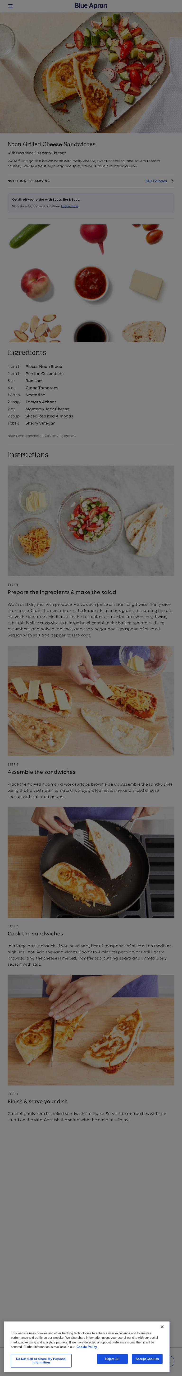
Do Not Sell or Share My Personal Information (41, 1360)
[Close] (162, 1326)
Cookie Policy (87, 1347)
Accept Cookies (147, 1359)
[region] (87, 1346)
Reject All (112, 1359)
